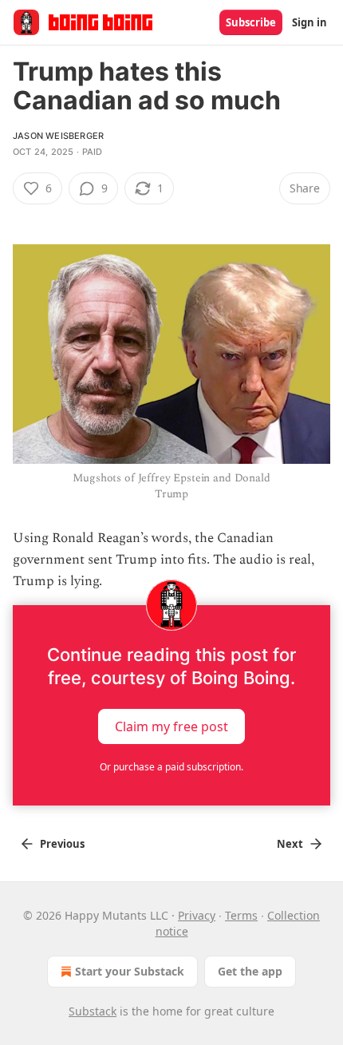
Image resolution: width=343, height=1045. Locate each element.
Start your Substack (129, 971)
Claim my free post (171, 726)
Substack (92, 1011)
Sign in (309, 22)
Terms (241, 915)
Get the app (250, 971)
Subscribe (251, 22)
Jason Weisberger (58, 135)
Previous (62, 844)
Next (290, 844)
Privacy (196, 915)
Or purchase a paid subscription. (171, 767)
